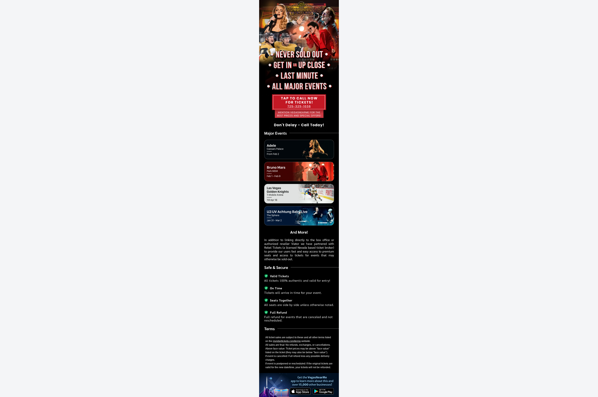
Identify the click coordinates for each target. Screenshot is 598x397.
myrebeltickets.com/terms (287, 341)
